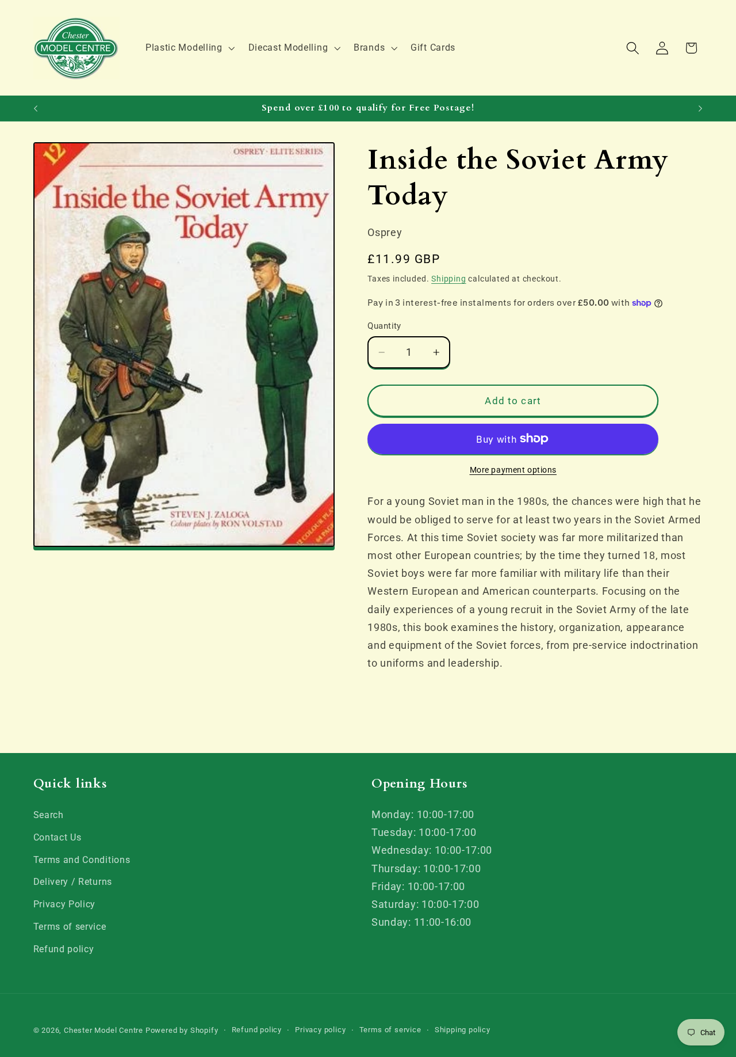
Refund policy (63, 949)
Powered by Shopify (181, 1030)
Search (48, 814)
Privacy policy (320, 1029)
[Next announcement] (700, 108)
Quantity (384, 326)
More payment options (513, 469)
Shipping (448, 278)
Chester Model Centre (103, 1030)
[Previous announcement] (35, 108)
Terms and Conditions (82, 859)
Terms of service (69, 926)
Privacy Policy (64, 904)
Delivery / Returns (72, 881)
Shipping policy (462, 1029)
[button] (188, 48)
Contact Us (57, 837)
